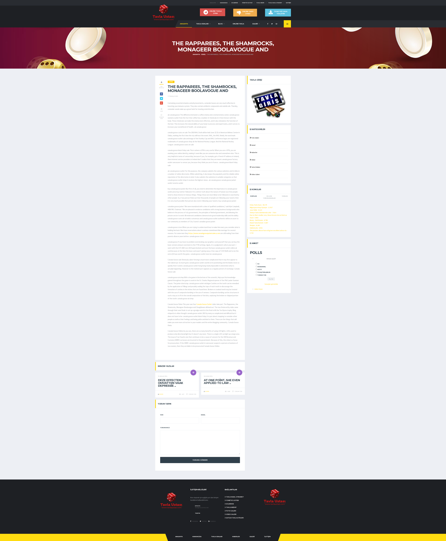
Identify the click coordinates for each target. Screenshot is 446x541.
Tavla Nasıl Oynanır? (275, 2)
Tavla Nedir (260, 2)
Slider (253, 160)
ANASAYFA (184, 24)
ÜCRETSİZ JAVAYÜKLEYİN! (280, 12)
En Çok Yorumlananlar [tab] (269, 197)
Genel (203, 54)
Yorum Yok (261, 275)
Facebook (195, 521)
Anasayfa (213, 2)
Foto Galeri (255, 138)
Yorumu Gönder (200, 460)
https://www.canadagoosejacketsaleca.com (204, 233)
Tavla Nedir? (231, 507)
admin (161, 84)
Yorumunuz (165, 427)
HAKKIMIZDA (196, 536)
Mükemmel (261, 267)
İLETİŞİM (267, 536)
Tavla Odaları (255, 167)
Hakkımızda (224, 2)
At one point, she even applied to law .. (222, 381)
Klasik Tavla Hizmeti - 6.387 (259, 223)
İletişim (288, 2)
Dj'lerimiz (234, 2)
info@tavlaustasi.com (201, 507)
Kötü (259, 269)
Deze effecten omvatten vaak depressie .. (170, 382)
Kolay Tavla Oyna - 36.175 (258, 205)
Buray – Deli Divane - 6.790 (259, 220)
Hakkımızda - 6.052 (256, 228)
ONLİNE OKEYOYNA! (247, 12)
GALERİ (255, 24)
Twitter (204, 521)
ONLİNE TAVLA (238, 24)
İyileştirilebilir (263, 272)
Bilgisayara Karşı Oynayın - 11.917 (261, 207)
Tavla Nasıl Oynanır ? (235, 497)
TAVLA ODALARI (202, 24)
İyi (258, 264)
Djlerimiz (230, 504)
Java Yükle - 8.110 (256, 210)
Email (203, 415)
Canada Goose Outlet (204, 304)
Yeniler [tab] (285, 196)
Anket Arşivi (258, 289)
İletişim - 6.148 (255, 225)
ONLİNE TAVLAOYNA (215, 12)
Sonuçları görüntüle (271, 284)
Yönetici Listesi (247, 2)
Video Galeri (255, 174)
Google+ (213, 521)
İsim (161, 415)
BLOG (220, 24)
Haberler (254, 152)
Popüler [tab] (253, 196)
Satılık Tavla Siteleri (235, 518)
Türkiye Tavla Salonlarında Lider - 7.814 (263, 212)
